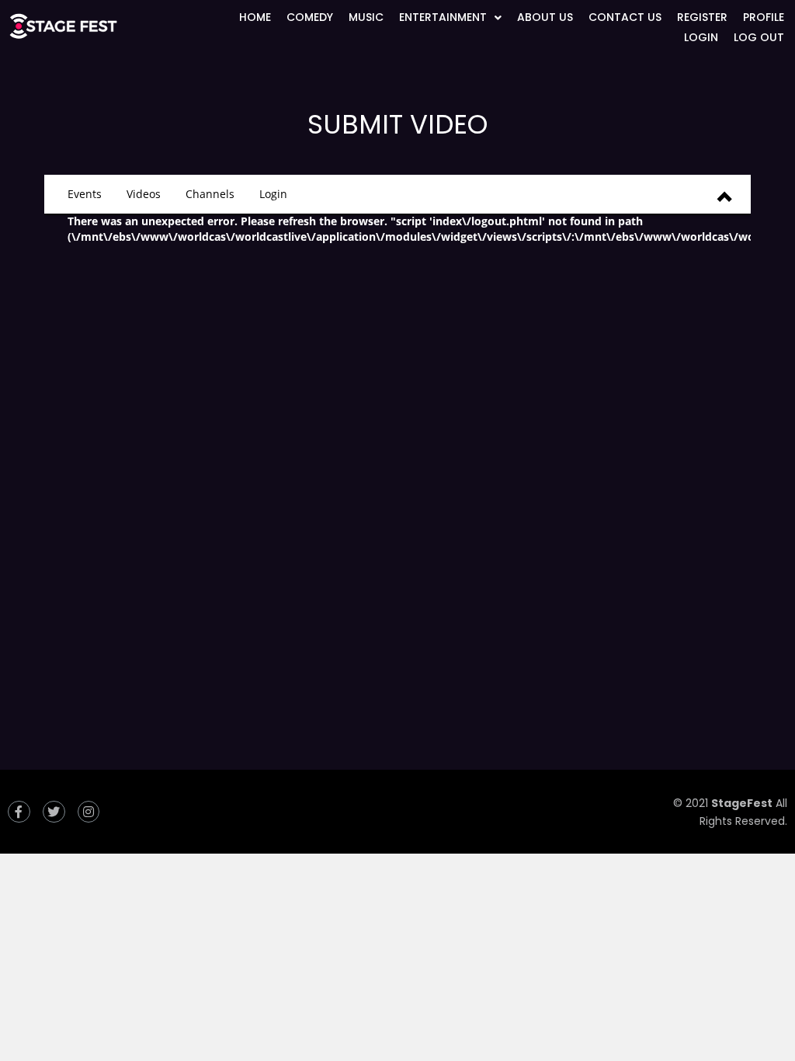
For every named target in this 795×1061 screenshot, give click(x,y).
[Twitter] (54, 812)
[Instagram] (89, 812)
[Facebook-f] (19, 812)
